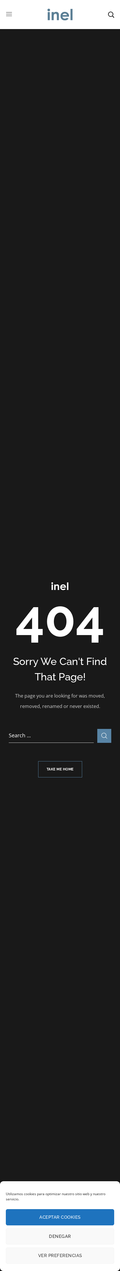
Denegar (60, 1236)
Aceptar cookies (60, 1217)
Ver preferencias (60, 1255)
